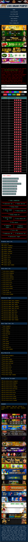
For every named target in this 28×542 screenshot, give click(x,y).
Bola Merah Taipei (7, 370)
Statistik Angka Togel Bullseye (11, 308)
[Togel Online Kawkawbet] (14, 433)
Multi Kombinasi (20, 226)
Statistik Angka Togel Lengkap (10, 319)
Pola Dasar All (21, 218)
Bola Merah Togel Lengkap (9, 374)
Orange (18, 94)
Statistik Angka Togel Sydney (10, 304)
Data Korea (5, 337)
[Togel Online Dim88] (14, 33)
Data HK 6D (5, 345)
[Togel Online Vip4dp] (14, 482)
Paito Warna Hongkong (8, 273)
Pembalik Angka (8, 226)
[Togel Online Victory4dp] (14, 427)
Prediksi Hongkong (7, 247)
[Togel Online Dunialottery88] (14, 488)
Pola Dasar (14, 222)
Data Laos (5, 339)
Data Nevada (6, 343)
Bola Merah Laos (7, 368)
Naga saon (14, 406)
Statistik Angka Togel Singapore (11, 300)
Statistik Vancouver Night (9, 191)
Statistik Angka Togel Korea (10, 312)
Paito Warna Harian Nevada (9, 398)
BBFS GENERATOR (14, 200)
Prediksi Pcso (6, 255)
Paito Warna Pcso (7, 280)
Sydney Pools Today (15, 407)
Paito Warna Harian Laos (9, 394)
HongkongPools (5, 537)
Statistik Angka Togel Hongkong (11, 302)
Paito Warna (14, 18)
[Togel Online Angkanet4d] (14, 505)
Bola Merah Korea (7, 367)
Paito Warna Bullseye (8, 278)
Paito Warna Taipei (8, 286)
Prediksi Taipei (7, 261)
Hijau (14, 94)
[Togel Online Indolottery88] (14, 499)
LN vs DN (14, 230)
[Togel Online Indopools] (14, 510)
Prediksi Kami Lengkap (8, 264)
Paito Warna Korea (7, 282)
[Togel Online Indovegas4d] (14, 521)
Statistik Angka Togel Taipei (10, 315)
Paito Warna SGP (22, 531)
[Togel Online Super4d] (14, 38)
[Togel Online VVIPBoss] (14, 27)
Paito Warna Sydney (8, 275)
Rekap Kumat (14, 206)
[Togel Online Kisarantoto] (14, 50)
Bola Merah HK (6, 357)
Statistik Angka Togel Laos (10, 313)
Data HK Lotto (14, 538)
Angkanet (8, 535)
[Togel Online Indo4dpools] (14, 471)
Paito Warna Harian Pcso (9, 390)
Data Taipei (6, 341)
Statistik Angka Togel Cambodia (11, 306)
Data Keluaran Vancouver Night (10, 178)
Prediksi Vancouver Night (9, 193)
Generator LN (8, 203)
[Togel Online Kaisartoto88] (14, 466)
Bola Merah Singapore (8, 355)
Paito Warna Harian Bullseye (10, 388)
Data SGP (8, 533)
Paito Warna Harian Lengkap (10, 400)
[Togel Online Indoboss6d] (14, 421)
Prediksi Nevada (7, 262)
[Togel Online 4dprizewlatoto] (14, 460)
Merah (5, 94)
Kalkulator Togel (14, 236)
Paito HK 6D (14, 20)
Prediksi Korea (6, 257)
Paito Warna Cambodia (8, 276)
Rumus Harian (20, 203)
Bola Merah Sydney (7, 359)
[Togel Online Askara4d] (14, 444)
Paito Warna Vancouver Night (10, 181)
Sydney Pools (15, 535)
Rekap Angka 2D (14, 214)
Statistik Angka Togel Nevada (10, 317)
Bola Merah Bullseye (8, 363)
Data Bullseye (6, 333)
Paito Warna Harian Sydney (9, 384)
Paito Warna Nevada (8, 288)
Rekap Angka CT (8, 210)
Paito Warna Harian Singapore (10, 381)
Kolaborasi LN (20, 233)
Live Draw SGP (14, 14)
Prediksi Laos (6, 259)
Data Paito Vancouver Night (10, 186)
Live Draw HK (14, 12)
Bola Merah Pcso (7, 365)
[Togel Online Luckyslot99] (14, 477)
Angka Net (9, 530)
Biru (10, 94)
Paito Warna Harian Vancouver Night (12, 183)
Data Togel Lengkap (8, 349)
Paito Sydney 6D (14, 23)
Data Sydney (6, 329)
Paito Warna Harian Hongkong (10, 382)
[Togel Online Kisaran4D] (14, 44)
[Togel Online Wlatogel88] (14, 455)
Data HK (3, 533)
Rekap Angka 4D (8, 218)
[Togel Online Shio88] (14, 516)
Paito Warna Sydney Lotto (16, 537)
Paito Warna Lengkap (8, 294)
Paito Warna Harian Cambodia (10, 386)
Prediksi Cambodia (7, 251)
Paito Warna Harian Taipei (9, 396)
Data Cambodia (6, 331)
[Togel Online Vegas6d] (14, 438)
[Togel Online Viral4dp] (14, 61)
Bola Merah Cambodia (8, 361)
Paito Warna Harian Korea (9, 392)
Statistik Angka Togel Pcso (10, 310)
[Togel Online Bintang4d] (14, 449)
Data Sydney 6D (6, 347)
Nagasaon (9, 406)
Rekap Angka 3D (21, 210)
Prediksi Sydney (7, 249)
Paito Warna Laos (7, 284)
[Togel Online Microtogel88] (14, 416)
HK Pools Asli (22, 539)
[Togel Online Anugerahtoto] (14, 494)
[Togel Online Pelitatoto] (14, 55)
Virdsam (3, 406)
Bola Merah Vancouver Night (12, 66)
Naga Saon (4, 531)
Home (14, 9)
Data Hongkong (6, 328)
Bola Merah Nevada (7, 372)
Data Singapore (6, 326)
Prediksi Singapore (8, 245)
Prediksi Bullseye (7, 253)
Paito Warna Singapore (8, 271)
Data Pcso (5, 335)
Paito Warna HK (5, 243)
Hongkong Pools (22, 535)
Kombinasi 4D (8, 233)
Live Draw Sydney (14, 16)
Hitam (23, 94)
